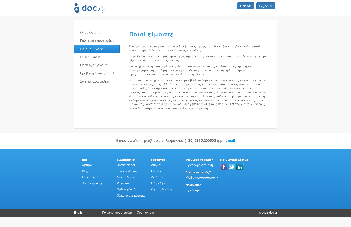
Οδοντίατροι (126, 165)
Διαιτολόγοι (126, 177)
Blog (85, 171)
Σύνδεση (246, 6)
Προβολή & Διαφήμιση (98, 73)
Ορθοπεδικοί (126, 189)
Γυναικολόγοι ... (128, 171)
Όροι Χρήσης (90, 32)
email (230, 140)
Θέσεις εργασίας (94, 65)
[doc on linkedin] (240, 167)
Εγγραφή (266, 6)
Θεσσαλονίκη (161, 189)
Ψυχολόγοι (124, 183)
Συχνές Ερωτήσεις (95, 81)
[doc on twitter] (232, 167)
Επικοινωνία (90, 56)
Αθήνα (156, 165)
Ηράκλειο (158, 183)
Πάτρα (156, 171)
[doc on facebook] (224, 167)
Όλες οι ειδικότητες (131, 195)
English (79, 212)
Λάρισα (157, 177)
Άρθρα (87, 165)
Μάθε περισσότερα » (202, 177)
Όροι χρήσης (146, 212)
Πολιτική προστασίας (97, 40)
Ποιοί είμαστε (91, 49)
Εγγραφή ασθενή (199, 165)
